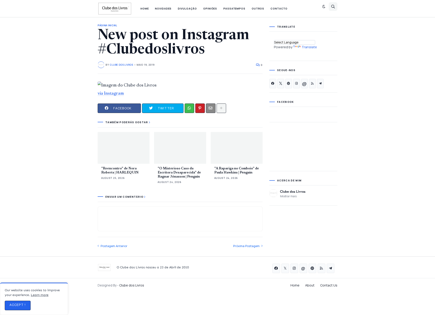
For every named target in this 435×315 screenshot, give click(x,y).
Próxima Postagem (246, 246)
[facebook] (272, 83)
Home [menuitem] (144, 8)
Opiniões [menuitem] (210, 8)
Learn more (39, 295)
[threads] (304, 83)
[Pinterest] (200, 108)
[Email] (210, 108)
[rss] (312, 83)
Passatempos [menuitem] (234, 8)
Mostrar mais (288, 196)
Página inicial (107, 25)
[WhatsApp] (189, 108)
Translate (309, 47)
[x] (280, 83)
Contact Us (328, 285)
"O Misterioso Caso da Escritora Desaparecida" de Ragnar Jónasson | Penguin (179, 172)
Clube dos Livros (292, 191)
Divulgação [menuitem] (187, 8)
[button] (324, 6)
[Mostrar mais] (221, 108)
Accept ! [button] (18, 305)
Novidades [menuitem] (163, 8)
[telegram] (320, 83)
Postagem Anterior (114, 246)
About (309, 285)
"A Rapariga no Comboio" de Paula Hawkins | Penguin (236, 170)
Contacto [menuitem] (279, 8)
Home (295, 285)
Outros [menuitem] (258, 8)
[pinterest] (288, 83)
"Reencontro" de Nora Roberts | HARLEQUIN (120, 170)
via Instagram (111, 93)
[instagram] (296, 83)
